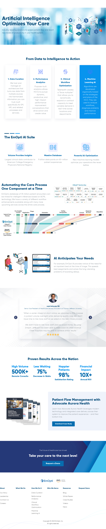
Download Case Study (63, 424)
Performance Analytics (36, 498)
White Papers (68, 496)
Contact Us (4, 500)
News (65, 507)
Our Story (3, 493)
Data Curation (36, 493)
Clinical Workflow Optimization (36, 505)
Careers (3, 503)
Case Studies (68, 500)
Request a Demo (53, 463)
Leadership (4, 496)
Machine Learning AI (35, 512)
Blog (64, 493)
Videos (65, 503)
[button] (15, 317)
